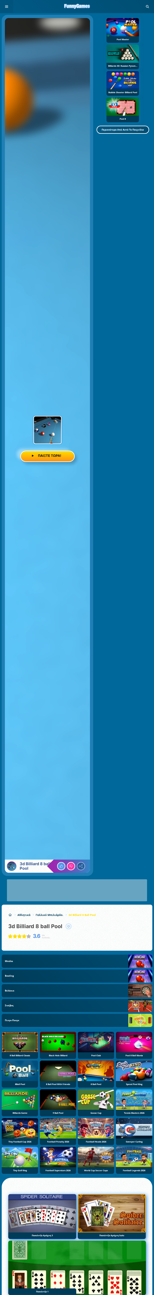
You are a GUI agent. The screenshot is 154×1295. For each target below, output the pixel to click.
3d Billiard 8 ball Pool (82, 915)
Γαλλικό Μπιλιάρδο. (49, 915)
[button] (147, 6)
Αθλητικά (23, 915)
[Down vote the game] (71, 866)
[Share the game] (81, 866)
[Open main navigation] (6, 6)
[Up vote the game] (61, 866)
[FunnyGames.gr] (10, 915)
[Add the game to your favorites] (69, 926)
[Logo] (77, 6)
